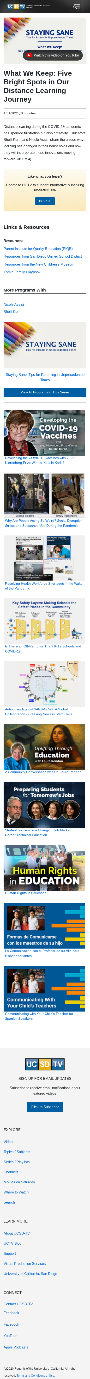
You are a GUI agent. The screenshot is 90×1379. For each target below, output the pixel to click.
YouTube (10, 1336)
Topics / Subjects (17, 1152)
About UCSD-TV (17, 1233)
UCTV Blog (12, 1243)
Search (9, 1202)
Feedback (11, 1313)
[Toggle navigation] (76, 6)
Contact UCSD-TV (18, 1304)
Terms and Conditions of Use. (36, 1375)
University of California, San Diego (30, 1274)
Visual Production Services (25, 1263)
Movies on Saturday (19, 1182)
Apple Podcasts (16, 1347)
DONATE (45, 201)
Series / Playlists (17, 1162)
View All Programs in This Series (45, 392)
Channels (11, 1172)
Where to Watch (16, 1192)
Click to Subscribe (45, 1107)
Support (10, 1253)
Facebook (11, 1324)
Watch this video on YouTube (52, 56)
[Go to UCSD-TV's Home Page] (28, 6)
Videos (9, 1142)
